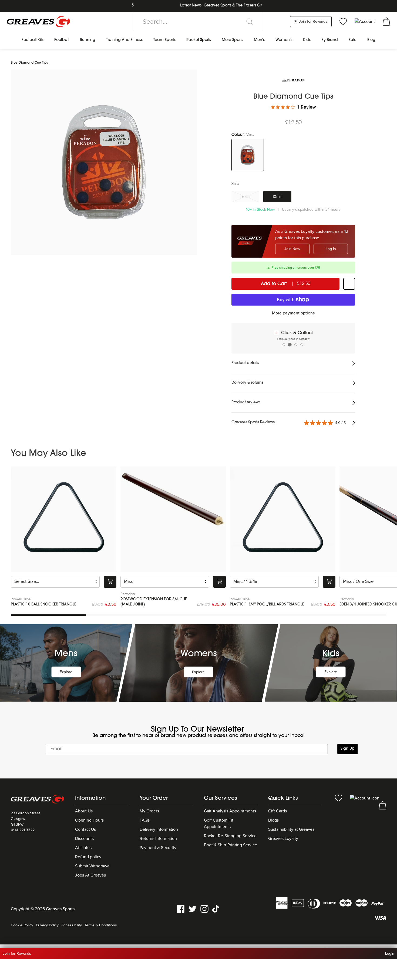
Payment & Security (158, 847)
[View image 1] (104, 162)
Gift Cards (277, 811)
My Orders (149, 811)
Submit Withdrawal (92, 866)
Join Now (292, 249)
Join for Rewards (312, 21)
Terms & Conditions (101, 925)
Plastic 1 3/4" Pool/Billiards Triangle (267, 605)
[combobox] (198, 21)
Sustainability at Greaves (291, 829)
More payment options (293, 313)
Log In (331, 249)
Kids (307, 40)
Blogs (273, 820)
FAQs (145, 820)
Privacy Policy (47, 925)
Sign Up (348, 749)
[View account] (364, 798)
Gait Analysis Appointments (230, 811)
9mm (245, 196)
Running (87, 40)
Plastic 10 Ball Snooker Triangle (43, 605)
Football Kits (32, 40)
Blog (371, 40)
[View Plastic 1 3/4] (282, 519)
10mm (277, 196)
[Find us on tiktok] (216, 908)
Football (61, 40)
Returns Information (158, 838)
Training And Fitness (124, 40)
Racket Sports (198, 40)
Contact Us (85, 829)
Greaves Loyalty (283, 838)
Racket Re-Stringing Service (230, 836)
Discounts (84, 838)
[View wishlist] (343, 21)
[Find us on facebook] (181, 908)
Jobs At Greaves (90, 875)
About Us (84, 811)
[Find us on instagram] (204, 908)
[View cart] (386, 21)
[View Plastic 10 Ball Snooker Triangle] (63, 519)
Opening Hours (89, 820)
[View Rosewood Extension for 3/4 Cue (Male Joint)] (173, 519)
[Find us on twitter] (193, 908)
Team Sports (164, 40)
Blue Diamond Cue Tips (29, 62)
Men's (259, 40)
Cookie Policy (22, 925)
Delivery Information (159, 829)
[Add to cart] (110, 581)
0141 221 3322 (23, 830)
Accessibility (71, 925)
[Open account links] (365, 21)
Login (389, 953)
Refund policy (88, 857)
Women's (283, 40)
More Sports (232, 40)
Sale (352, 40)
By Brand (329, 40)
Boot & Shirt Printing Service (230, 845)
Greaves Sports (60, 909)
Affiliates (83, 847)
